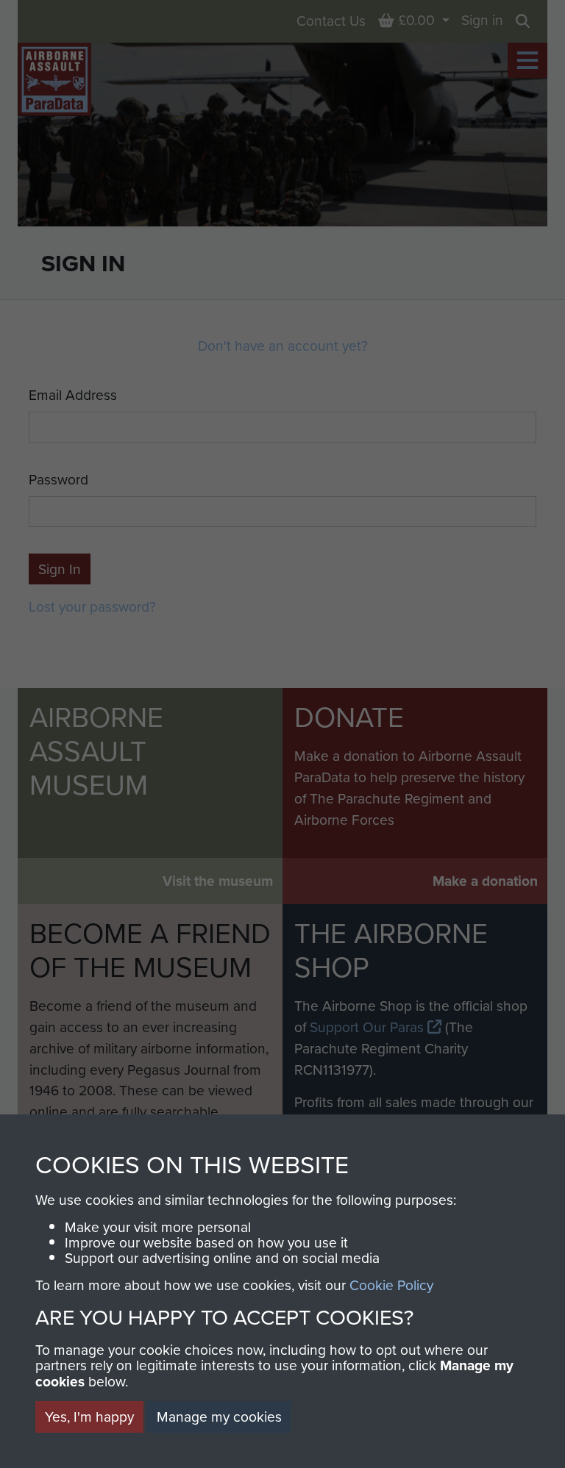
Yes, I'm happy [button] (89, 1416)
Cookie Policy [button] (391, 1285)
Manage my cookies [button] (219, 1416)
